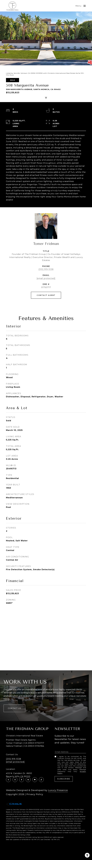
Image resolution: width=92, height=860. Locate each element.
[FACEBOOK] (21, 779)
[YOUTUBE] (34, 779)
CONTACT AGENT (46, 295)
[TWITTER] (8, 779)
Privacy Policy (34, 794)
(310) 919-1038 (46, 269)
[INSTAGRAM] (15, 779)
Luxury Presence (58, 790)
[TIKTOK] (41, 779)
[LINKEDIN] (28, 779)
